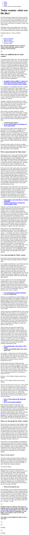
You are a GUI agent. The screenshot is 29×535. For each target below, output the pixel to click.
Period (5, 3)
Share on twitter (8, 40)
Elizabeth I (3, 415)
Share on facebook (8, 38)
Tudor (5, 5)
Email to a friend (8, 43)
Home (5, 2)
